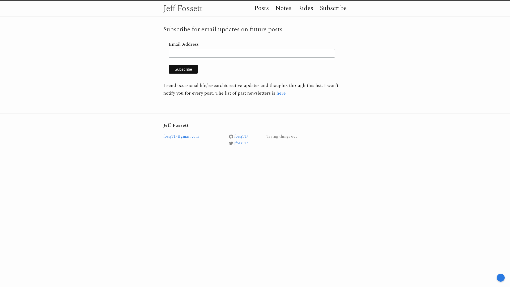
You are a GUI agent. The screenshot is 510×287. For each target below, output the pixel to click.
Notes (283, 8)
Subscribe (333, 8)
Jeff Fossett (182, 8)
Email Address (184, 44)
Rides (305, 8)
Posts (261, 8)
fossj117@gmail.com (181, 136)
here (281, 93)
